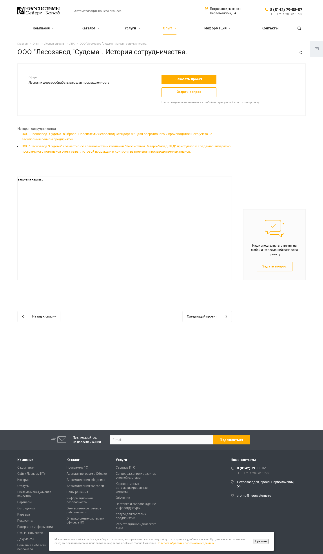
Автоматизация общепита (86, 480)
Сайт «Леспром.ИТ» (31, 473)
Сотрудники (26, 508)
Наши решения (77, 492)
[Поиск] (299, 28)
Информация (215, 28)
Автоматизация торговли (85, 486)
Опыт (168, 28)
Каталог (89, 28)
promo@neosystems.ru (254, 496)
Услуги (131, 28)
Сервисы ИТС (125, 467)
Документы (25, 539)
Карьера (23, 514)
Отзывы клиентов (30, 533)
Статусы (23, 486)
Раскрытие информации (35, 527)
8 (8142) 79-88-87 (286, 9)
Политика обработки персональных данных (185, 543)
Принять (261, 541)
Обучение (123, 498)
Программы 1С (77, 467)
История (23, 480)
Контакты (270, 28)
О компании (25, 467)
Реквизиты (25, 520)
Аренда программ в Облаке (87, 473)
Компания (42, 28)
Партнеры (24, 502)
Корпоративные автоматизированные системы (132, 487)
